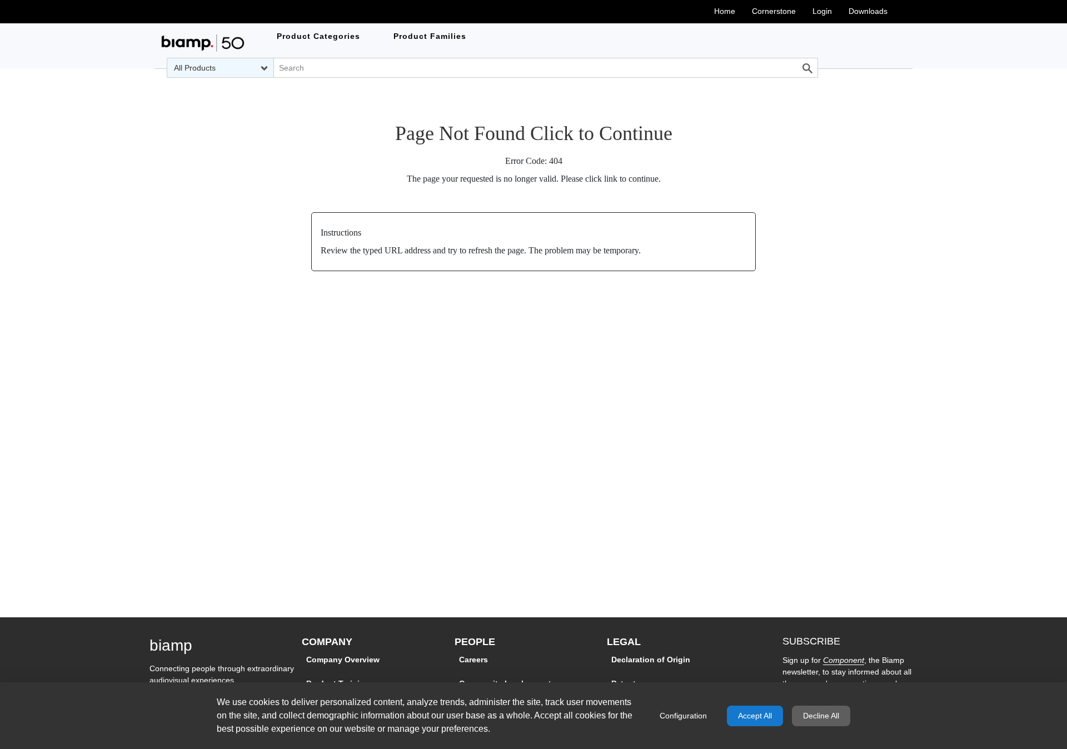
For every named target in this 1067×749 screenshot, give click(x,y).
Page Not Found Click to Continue (533, 133)
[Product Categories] (203, 43)
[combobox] (220, 68)
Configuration (683, 715)
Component (843, 660)
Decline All (821, 715)
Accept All (755, 715)
